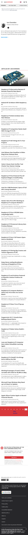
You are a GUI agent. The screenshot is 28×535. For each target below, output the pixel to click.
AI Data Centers (23, 5)
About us (4, 515)
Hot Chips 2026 (12, 5)
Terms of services (18, 459)
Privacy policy (5, 503)
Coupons (4, 518)
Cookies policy (5, 506)
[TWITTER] (8, 27)
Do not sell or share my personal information (12, 524)
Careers (3, 521)
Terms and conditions (7, 497)
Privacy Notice (19, 460)
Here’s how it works (13, 10)
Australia (3, 479)
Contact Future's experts (7, 500)
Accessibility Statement (7, 509)
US (7, 479)
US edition (11, 531)
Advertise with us (6, 512)
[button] (26, 2)
